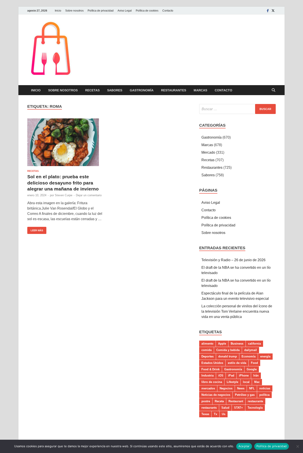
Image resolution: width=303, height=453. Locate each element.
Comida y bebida (228, 350)
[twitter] (273, 10)
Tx (215, 414)
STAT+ (238, 407)
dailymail (250, 350)
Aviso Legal (125, 10)
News (240, 388)
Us (223, 414)
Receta (219, 401)
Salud (225, 407)
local (246, 382)
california (254, 343)
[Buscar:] (237, 109)
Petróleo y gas (245, 394)
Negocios (226, 388)
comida (206, 350)
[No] (297, 446)
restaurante (255, 401)
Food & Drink (210, 369)
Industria (207, 375)
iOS (220, 375)
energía (265, 356)
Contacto (167, 10)
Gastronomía (141, 90)
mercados (208, 388)
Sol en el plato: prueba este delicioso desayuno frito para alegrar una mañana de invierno (63, 182)
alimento (207, 343)
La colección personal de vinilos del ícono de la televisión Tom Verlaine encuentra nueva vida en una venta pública (236, 311)
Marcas (200, 90)
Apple (222, 343)
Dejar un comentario (89, 195)
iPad (231, 375)
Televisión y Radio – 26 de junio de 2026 (233, 260)
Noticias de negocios (215, 394)
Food (254, 363)
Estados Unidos (212, 363)
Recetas (92, 90)
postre (205, 401)
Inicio (58, 10)
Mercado (208, 152)
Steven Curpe (63, 195)
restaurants (209, 407)
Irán (256, 375)
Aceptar (244, 446)
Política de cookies (147, 10)
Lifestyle (232, 382)
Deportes (207, 356)
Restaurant (235, 401)
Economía (249, 356)
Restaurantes (173, 90)
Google (252, 369)
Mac (257, 382)
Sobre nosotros (74, 10)
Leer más (35, 229)
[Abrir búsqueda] (273, 90)
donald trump (227, 356)
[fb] (267, 10)
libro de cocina (211, 382)
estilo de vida (237, 363)
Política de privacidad (101, 10)
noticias (264, 388)
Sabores (114, 90)
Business (237, 343)
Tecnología (255, 407)
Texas (205, 414)
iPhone (244, 375)
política (264, 394)
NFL (252, 388)
